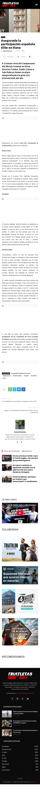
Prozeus (34, 782)
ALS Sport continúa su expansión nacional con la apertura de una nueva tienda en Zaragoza (24, 468)
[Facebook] (23, 389)
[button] (36, 4)
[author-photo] (20, 429)
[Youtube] (28, 699)
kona (4, 378)
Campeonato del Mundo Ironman (20, 373)
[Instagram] (17, 699)
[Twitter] (14, 389)
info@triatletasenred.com (25, 693)
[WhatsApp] (10, 389)
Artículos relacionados (11, 451)
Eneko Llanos (6, 375)
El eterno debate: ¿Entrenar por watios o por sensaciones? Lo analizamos (25, 479)
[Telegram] (19, 389)
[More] (30, 57)
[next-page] (6, 486)
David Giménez (7, 51)
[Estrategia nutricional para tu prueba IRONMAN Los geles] (7, 723)
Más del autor (27, 451)
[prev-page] (3, 486)
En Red (8, 34)
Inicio (2, 34)
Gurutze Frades (17, 375)
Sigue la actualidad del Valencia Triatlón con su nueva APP (21, 411)
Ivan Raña (34, 375)
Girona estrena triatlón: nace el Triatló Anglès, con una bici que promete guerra (25, 458)
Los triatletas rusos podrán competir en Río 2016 (19, 401)
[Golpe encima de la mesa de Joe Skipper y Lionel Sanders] (7, 714)
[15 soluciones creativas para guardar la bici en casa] (7, 732)
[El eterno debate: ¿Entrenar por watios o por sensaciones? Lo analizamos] (7, 479)
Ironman (26, 375)
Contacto (20, 778)
